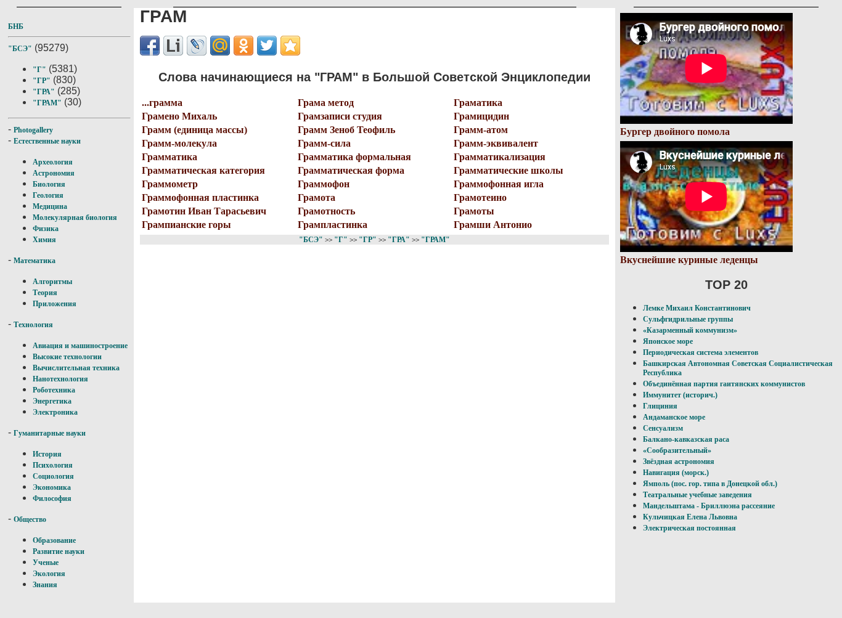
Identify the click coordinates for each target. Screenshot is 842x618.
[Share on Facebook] (150, 45)
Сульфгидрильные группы (688, 319)
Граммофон (323, 184)
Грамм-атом (481, 129)
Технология (33, 324)
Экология (49, 573)
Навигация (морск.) (676, 472)
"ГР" (42, 80)
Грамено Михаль (179, 116)
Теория (45, 292)
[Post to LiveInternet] (173, 45)
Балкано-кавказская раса (686, 439)
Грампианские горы (186, 224)
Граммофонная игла (499, 184)
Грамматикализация (500, 157)
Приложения (54, 303)
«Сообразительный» (677, 450)
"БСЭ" (20, 48)
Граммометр (170, 184)
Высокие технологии (67, 356)
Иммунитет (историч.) (680, 395)
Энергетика (52, 401)
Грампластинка (332, 224)
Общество (30, 519)
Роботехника (54, 390)
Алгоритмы (52, 281)
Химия (44, 239)
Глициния (660, 406)
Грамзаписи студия (340, 116)
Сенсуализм (663, 428)
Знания (45, 584)
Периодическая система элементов (700, 352)
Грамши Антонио (493, 224)
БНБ (15, 26)
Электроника (55, 412)
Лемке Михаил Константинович (697, 308)
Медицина (50, 206)
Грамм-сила (324, 143)
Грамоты (474, 211)
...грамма (162, 102)
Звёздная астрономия (678, 461)
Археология (53, 162)
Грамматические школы (508, 170)
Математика (34, 260)
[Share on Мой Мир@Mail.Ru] (220, 45)
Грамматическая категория (203, 170)
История (47, 454)
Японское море (668, 341)
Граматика (478, 102)
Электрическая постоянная (689, 528)
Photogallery (33, 130)
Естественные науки (47, 141)
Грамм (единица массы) (194, 129)
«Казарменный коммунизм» (690, 330)
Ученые (46, 562)
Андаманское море (674, 417)
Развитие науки (58, 551)
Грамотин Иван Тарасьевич (204, 211)
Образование (54, 540)
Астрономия (54, 173)
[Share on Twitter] (267, 45)
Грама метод (326, 102)
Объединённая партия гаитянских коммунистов (724, 384)
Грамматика (169, 157)
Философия (52, 498)
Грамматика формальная (354, 157)
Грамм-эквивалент (496, 143)
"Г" (39, 69)
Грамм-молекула (179, 143)
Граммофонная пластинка (200, 197)
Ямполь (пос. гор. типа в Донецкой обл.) (710, 483)
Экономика (52, 487)
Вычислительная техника (76, 368)
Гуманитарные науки (50, 433)
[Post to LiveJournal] (196, 45)
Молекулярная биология (75, 217)
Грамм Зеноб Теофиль (346, 129)
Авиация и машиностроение (80, 345)
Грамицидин (481, 116)
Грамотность (326, 211)
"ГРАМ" (47, 103)
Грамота (316, 197)
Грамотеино (480, 197)
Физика (46, 228)
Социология (53, 476)
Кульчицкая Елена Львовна (690, 517)
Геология (48, 195)
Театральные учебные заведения (697, 494)
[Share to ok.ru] (243, 45)
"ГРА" (44, 91)
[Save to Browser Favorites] (290, 45)
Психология (53, 465)
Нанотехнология (60, 379)
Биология (49, 184)
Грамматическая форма (351, 170)
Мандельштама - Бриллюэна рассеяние (709, 506)
